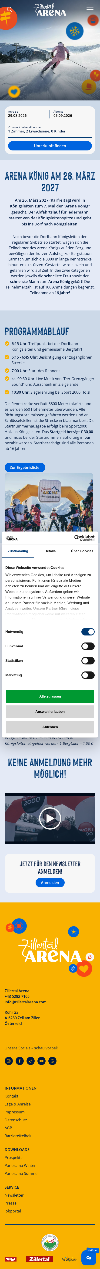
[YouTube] (41, 1061)
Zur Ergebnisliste (25, 467)
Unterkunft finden (50, 145)
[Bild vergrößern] (49, 503)
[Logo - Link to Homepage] (49, 9)
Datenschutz (16, 1120)
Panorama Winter (20, 1165)
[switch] (88, 646)
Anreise (13, 112)
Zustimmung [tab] (18, 551)
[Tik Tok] (31, 1061)
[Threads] (52, 1061)
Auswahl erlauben (50, 711)
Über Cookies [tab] (82, 551)
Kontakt (11, 1096)
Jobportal (13, 1211)
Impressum (15, 1112)
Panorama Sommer (22, 1173)
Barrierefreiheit (18, 1135)
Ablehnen (50, 727)
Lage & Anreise (18, 1104)
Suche (10, 9)
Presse (11, 1203)
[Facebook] (20, 1061)
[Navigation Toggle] (90, 9)
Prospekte (14, 1157)
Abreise (58, 112)
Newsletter (14, 1195)
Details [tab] (50, 551)
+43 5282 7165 (17, 996)
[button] (50, 818)
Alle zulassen (50, 696)
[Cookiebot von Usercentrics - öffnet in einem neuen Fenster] (74, 538)
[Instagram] (9, 1061)
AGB (8, 1127)
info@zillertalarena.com (26, 1002)
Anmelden (50, 882)
